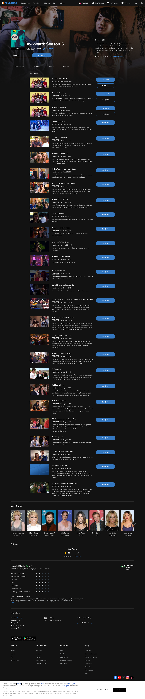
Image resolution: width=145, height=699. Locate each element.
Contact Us (88, 664)
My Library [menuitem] (62, 3)
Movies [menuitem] (47, 3)
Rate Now (78, 556)
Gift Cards (63, 664)
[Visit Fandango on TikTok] (132, 677)
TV (12, 657)
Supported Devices (91, 654)
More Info (66, 67)
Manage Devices (41, 660)
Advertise (88, 667)
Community (67, 556)
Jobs (86, 673)
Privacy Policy (72, 684)
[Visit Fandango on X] (123, 677)
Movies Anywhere (66, 660)
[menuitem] (112, 3)
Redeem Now (84, 622)
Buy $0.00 (105, 86)
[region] (72, 690)
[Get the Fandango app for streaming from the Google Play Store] (29, 638)
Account (38, 654)
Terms (42, 684)
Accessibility (89, 670)
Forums (87, 660)
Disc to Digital (64, 657)
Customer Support (91, 657)
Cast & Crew (36, 67)
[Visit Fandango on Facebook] (115, 677)
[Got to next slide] (134, 523)
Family (62, 654)
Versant (19, 684)
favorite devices (118, 56)
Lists (61, 651)
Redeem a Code (41, 664)
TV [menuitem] (54, 3)
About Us (88, 651)
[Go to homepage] (10, 3)
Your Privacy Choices (103, 690)
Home (13, 651)
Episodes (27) (19, 67)
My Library (39, 651)
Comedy (19, 618)
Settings (38, 657)
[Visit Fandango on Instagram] (128, 677)
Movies (13, 654)
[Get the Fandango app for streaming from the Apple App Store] (17, 638)
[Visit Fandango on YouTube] (119, 677)
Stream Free (15, 660)
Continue (119, 690)
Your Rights (65, 686)
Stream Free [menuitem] (25, 3)
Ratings (51, 67)
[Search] (142, 3)
